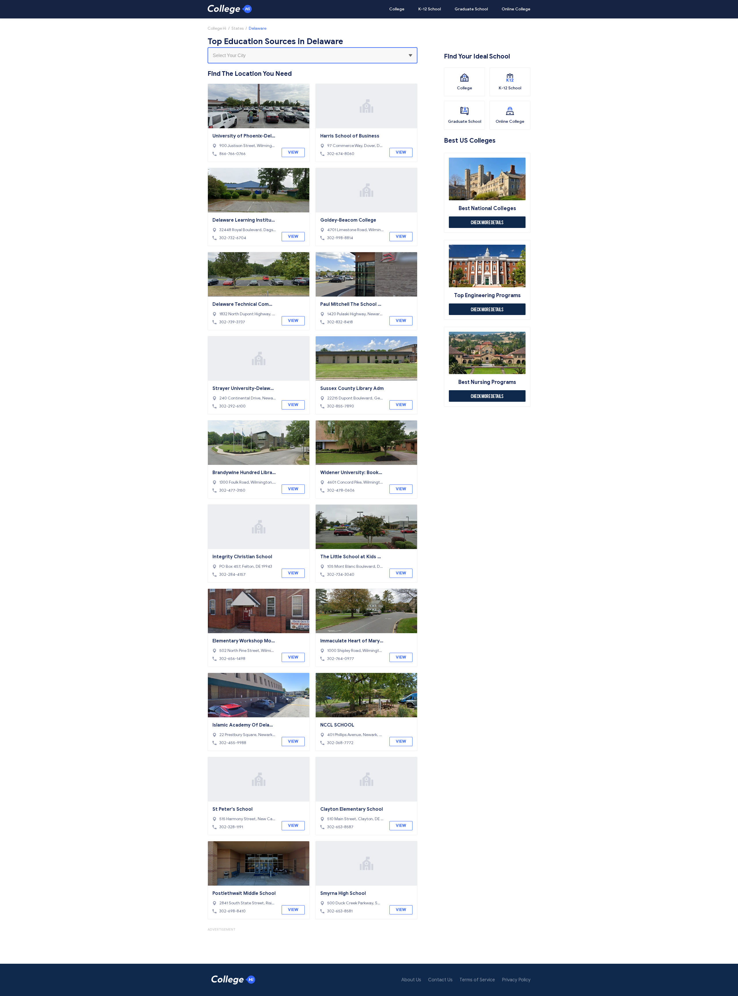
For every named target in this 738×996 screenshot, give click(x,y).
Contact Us (440, 980)
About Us (411, 980)
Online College (516, 9)
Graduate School (471, 9)
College (396, 9)
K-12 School (429, 9)
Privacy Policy (516, 980)
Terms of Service (477, 980)
